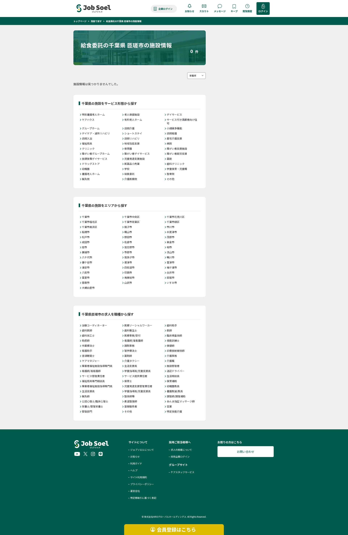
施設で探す (96, 21)
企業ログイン (165, 8)
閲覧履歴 (247, 11)
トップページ (79, 21)
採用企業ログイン (180, 456)
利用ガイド (136, 463)
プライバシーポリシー (142, 484)
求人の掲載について (181, 449)
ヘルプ (133, 470)
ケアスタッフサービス (182, 472)
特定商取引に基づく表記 (143, 498)
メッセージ (220, 11)
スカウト (204, 11)
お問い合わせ (245, 451)
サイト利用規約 (138, 477)
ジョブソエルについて (142, 449)
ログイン (263, 11)
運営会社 (135, 491)
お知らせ (189, 11)
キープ (234, 11)
